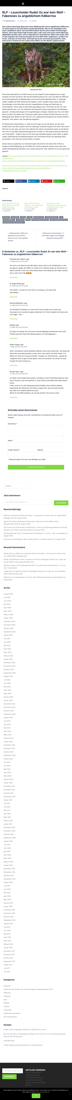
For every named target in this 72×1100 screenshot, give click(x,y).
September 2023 (10, 714)
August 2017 (8, 965)
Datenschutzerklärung (42, 1092)
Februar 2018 (8, 944)
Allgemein (33, 21)
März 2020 (7, 858)
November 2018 (9, 913)
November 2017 (9, 954)
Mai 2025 (7, 645)
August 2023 (8, 717)
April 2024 (7, 690)
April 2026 (7, 608)
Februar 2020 (8, 862)
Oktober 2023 (9, 711)
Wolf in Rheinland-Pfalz (40, 219)
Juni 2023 (7, 724)
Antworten (13, 277)
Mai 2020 (7, 851)
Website (40, 450)
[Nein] (70, 1094)
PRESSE (6, 1003)
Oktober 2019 (8, 875)
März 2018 (7, 941)
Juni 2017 (7, 972)
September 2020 (10, 838)
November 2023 (9, 707)
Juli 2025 (7, 638)
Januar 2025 (8, 659)
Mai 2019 (7, 893)
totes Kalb (20, 219)
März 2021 (7, 817)
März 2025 (7, 652)
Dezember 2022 (9, 745)
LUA (61, 217)
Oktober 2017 (8, 958)
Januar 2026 (8, 618)
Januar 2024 (8, 700)
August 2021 (8, 800)
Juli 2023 (7, 721)
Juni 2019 (7, 889)
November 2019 (9, 872)
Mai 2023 (7, 728)
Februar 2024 (8, 697)
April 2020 (7, 855)
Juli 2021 (7, 803)
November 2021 (9, 790)
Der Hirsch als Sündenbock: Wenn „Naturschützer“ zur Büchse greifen (28, 539)
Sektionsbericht (9, 219)
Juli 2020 (7, 845)
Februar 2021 (8, 821)
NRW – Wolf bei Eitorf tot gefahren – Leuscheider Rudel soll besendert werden (34, 205)
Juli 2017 (7, 968)
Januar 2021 (8, 824)
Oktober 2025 (9, 628)
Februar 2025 (8, 656)
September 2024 (10, 673)
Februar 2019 (8, 903)
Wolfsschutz (10, 21)
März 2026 (7, 611)
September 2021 (9, 796)
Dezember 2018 (9, 910)
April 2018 (7, 937)
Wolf (28, 219)
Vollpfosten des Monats (12, 1013)
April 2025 (7, 649)
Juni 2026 (7, 601)
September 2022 (10, 755)
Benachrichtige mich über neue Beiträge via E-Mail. (28, 459)
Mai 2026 (7, 604)
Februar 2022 (8, 779)
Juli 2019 (7, 886)
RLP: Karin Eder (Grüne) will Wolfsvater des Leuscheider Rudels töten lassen (10, 205)
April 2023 (7, 731)
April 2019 (7, 896)
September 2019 (9, 879)
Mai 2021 (7, 810)
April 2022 (7, 772)
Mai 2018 (7, 934)
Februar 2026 (8, 614)
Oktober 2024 (9, 669)
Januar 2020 (8, 865)
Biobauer (6, 217)
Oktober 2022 (9, 752)
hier (29, 1085)
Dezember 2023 (9, 704)
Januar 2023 (8, 742)
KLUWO (29, 217)
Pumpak (6, 1006)
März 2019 (7, 899)
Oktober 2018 (8, 917)
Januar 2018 (8, 948)
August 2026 (8, 594)
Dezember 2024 (9, 663)
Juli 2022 (7, 762)
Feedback (7, 996)
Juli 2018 (7, 927)
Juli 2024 (7, 680)
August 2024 (8, 676)
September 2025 (10, 632)
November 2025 (9, 625)
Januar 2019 (8, 906)
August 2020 (8, 841)
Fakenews (7, 993)
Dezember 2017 (9, 951)
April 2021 (7, 814)
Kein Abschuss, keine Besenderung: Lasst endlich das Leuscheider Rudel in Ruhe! (56, 205)
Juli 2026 (7, 597)
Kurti (5, 1000)
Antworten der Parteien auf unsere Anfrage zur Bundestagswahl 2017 (28, 989)
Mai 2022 (7, 769)
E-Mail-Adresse (14, 450)
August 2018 (8, 923)
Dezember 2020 (9, 827)
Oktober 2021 (8, 793)
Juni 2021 (7, 807)
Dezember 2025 (9, 621)
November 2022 (9, 748)
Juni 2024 (7, 683)
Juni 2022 (7, 766)
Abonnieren (61, 503)
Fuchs (23, 217)
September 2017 (9, 961)
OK (36, 1096)
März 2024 (7, 693)
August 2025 (8, 635)
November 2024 (9, 666)
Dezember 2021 (9, 786)
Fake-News (15, 217)
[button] (8, 181)
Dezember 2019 (9, 869)
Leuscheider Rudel (51, 217)
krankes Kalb (38, 217)
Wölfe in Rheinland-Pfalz (59, 219)
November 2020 (9, 831)
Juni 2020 (7, 848)
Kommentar (12, 424)
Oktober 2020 (9, 834)
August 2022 (8, 759)
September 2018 (9, 920)
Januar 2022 (8, 783)
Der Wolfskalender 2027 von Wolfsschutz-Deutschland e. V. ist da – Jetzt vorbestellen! (34, 533)
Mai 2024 (7, 687)
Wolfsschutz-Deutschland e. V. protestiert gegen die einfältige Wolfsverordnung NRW (53, 235)
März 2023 (7, 735)
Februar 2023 (8, 738)
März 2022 (7, 776)
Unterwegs (7, 1010)
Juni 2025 (7, 642)
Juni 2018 (7, 930)
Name (10, 440)
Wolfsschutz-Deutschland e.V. (14, 222)
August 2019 (8, 882)
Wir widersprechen (10, 1017)
